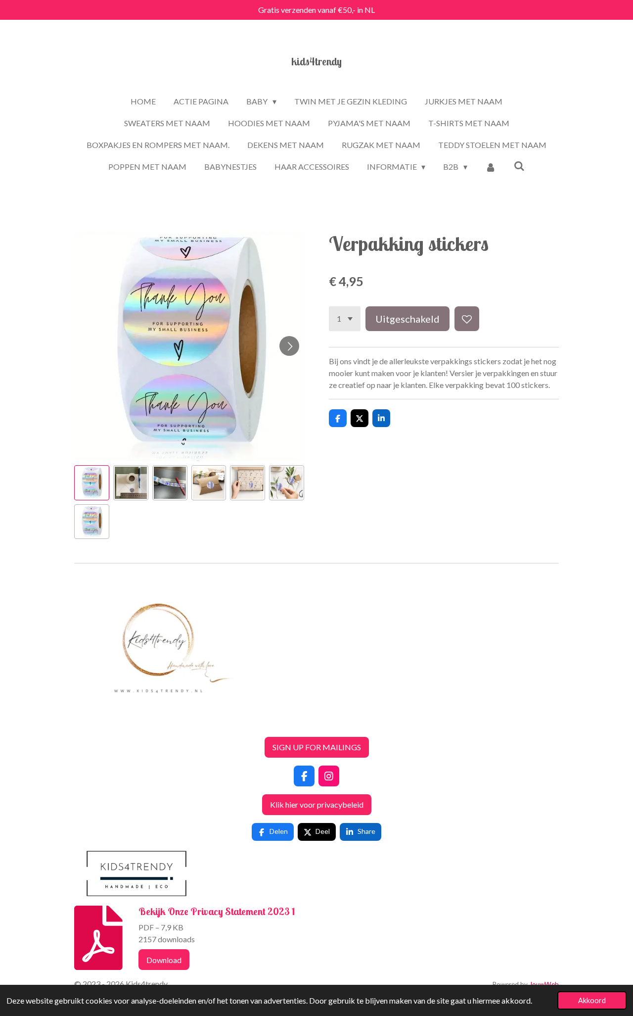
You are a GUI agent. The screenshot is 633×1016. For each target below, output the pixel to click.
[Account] (490, 166)
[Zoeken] (519, 165)
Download (163, 960)
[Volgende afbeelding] (289, 346)
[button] (91, 482)
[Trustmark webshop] (82, 722)
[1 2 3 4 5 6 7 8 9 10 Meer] (345, 318)
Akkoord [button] (592, 1000)
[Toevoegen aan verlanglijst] (466, 318)
